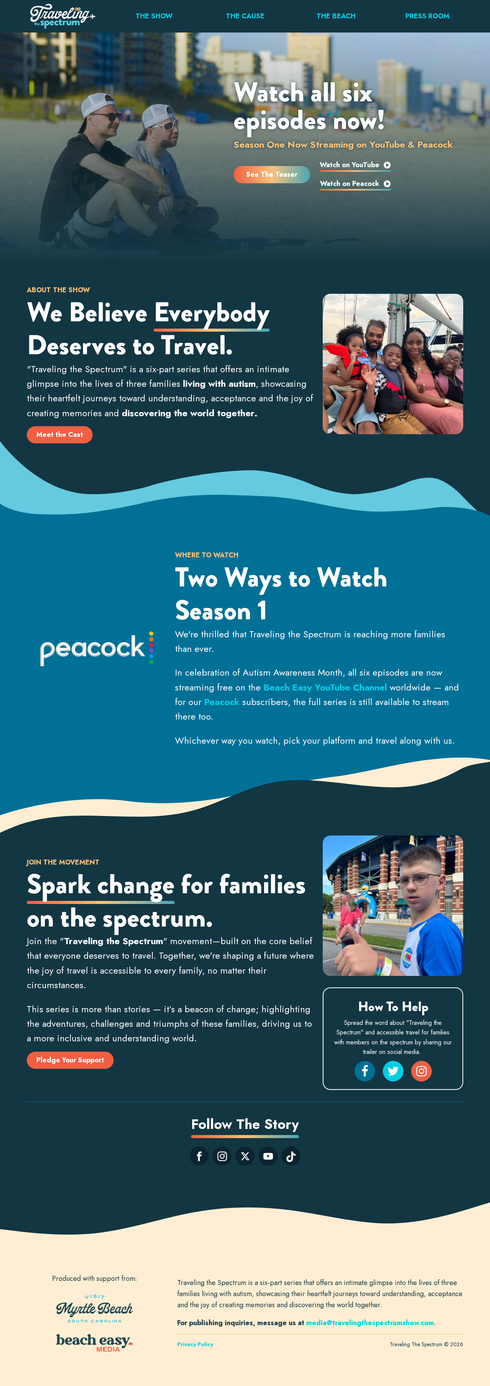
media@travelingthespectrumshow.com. (372, 1323)
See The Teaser (271, 174)
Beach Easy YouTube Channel (325, 687)
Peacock (222, 701)
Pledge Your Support (70, 1060)
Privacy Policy (195, 1344)
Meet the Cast (59, 435)
